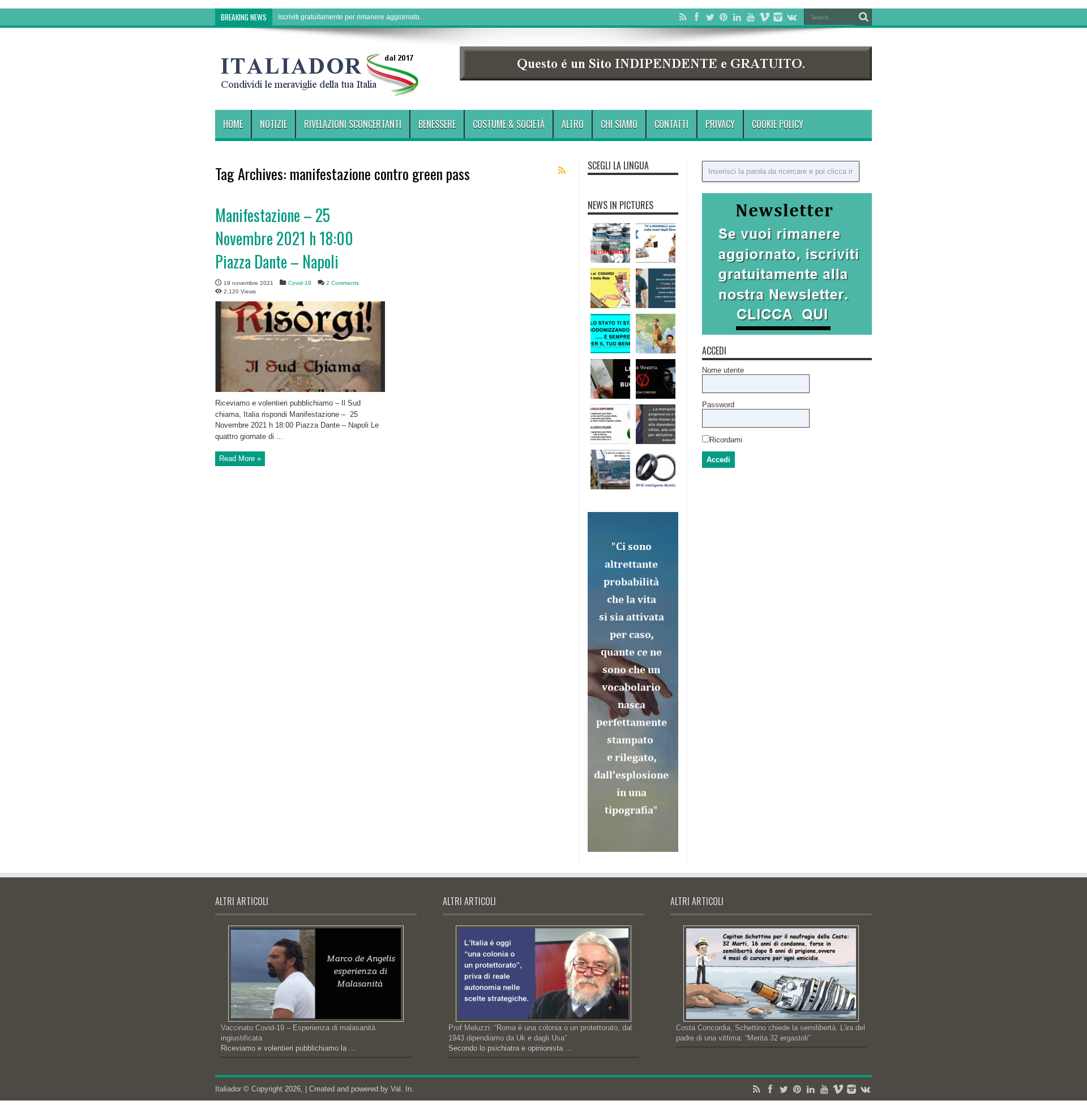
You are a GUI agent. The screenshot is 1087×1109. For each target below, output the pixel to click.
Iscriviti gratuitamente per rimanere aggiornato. (349, 17)
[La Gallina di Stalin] (655, 333)
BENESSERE (437, 124)
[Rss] (682, 17)
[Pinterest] (723, 17)
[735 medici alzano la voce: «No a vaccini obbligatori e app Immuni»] (610, 243)
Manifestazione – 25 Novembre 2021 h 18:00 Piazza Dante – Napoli (284, 238)
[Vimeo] (764, 17)
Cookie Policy (777, 124)
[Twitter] (710, 17)
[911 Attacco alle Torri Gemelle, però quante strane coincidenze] (610, 379)
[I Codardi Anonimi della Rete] (610, 288)
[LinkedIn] (737, 17)
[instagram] (778, 17)
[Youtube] (750, 17)
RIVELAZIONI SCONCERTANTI (352, 124)
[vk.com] (791, 17)
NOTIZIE (273, 124)
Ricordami (725, 440)
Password (718, 404)
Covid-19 (299, 283)
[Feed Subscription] (561, 170)
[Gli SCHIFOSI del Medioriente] (655, 288)
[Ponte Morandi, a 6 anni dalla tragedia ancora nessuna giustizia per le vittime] (610, 469)
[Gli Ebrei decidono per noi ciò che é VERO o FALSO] (655, 243)
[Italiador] (320, 87)
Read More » (240, 458)
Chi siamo (619, 124)
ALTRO (573, 124)
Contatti (671, 124)
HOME (233, 124)
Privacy (720, 124)
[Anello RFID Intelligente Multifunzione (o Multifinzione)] (655, 469)
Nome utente (723, 370)
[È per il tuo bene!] (610, 333)
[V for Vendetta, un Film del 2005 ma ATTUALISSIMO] (655, 379)
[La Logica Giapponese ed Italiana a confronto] (610, 424)
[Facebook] (696, 17)
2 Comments (342, 283)
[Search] (863, 16)
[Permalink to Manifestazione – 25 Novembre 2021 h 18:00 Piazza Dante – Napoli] (300, 389)
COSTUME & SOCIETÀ (509, 124)
